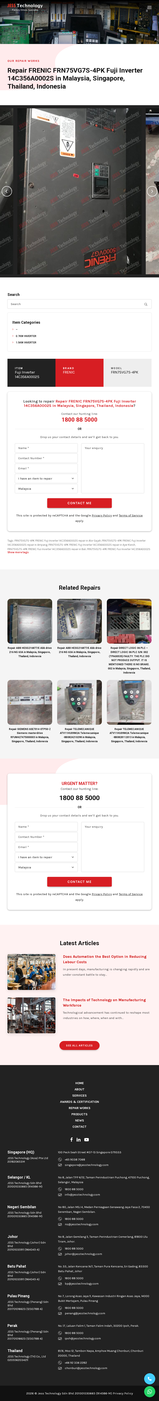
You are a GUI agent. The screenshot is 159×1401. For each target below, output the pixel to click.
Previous (7, 191)
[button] (149, 7)
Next (152, 191)
